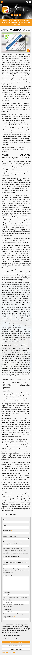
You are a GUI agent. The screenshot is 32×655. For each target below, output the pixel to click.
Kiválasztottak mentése (16, 646)
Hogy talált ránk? (9, 617)
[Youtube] (17, 15)
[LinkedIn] (20, 15)
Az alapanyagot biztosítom (12, 557)
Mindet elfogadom (16, 642)
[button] (30, 2)
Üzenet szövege (8, 575)
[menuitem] (2, 2)
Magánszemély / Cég (10, 536)
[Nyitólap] (2, 2)
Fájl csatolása (7, 592)
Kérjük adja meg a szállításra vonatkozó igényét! (15, 563)
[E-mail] (12, 15)
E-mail (5, 525)
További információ (8, 652)
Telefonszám (7, 531)
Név (5, 519)
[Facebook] (14, 15)
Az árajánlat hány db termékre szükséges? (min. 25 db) (12, 543)
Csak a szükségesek (16, 649)
